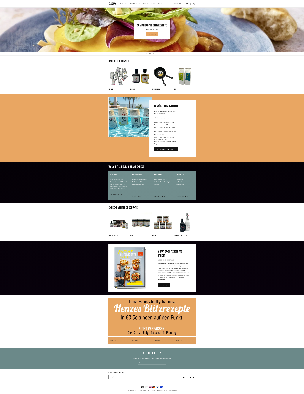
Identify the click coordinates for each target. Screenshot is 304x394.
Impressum (153, 390)
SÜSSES (154, 236)
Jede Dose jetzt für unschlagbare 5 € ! (166, 149)
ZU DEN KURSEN (136, 197)
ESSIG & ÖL (132, 89)
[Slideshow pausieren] (157, 53)
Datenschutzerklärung (142, 390)
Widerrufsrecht (160, 390)
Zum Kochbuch (163, 285)
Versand (165, 390)
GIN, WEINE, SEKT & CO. (179, 236)
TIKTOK (178, 341)
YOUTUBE (157, 341)
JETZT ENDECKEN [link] (181, 197)
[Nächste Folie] (153, 53)
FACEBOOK (135, 341)
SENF (131, 236)
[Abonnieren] (164, 363)
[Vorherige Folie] (146, 53)
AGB (149, 390)
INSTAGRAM (113, 341)
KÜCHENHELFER (156, 89)
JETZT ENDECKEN (115, 194)
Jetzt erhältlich (152, 34)
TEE (175, 89)
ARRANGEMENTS (112, 236)
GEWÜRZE (110, 89)
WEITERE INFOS (158, 197)
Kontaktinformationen (173, 390)
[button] (126, 3)
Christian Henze (133, 390)
